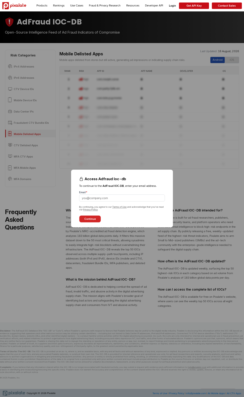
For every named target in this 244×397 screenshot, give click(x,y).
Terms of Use (119, 207)
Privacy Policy (90, 209)
